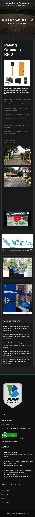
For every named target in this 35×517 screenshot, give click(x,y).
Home (12, 23)
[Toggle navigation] (17, 10)
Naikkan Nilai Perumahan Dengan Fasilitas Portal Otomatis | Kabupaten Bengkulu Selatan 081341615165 (17, 353)
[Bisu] (28, 250)
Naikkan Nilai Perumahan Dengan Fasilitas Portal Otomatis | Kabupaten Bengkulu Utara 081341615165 (16, 337)
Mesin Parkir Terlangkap (17, 3)
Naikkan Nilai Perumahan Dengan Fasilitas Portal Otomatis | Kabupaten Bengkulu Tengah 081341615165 (17, 345)
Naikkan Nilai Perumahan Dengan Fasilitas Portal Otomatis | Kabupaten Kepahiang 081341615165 (16, 328)
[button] (17, 243)
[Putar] (4, 250)
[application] (17, 243)
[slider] (15, 250)
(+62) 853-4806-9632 (7, 424)
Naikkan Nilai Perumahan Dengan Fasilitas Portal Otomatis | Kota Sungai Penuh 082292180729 (16, 362)
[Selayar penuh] (31, 250)
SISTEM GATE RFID (21, 23)
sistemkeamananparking (22, 513)
